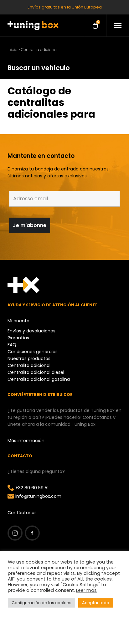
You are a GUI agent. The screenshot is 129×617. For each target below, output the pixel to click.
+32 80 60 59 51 (32, 488)
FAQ (12, 345)
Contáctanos (22, 512)
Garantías (18, 338)
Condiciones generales (33, 351)
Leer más (86, 590)
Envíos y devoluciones (31, 331)
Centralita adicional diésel (36, 372)
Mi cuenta (18, 321)
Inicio (13, 49)
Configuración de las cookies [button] (41, 603)
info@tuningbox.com (38, 496)
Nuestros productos (29, 358)
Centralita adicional (29, 365)
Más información (26, 440)
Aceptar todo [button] (95, 603)
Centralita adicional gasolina (39, 379)
